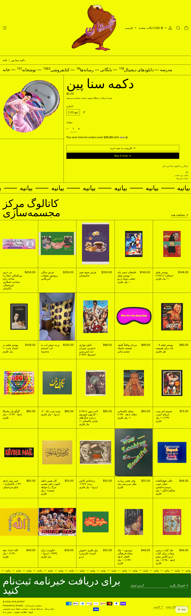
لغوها (31, 612)
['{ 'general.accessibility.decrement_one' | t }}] (67, 128)
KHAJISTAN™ (18, 601)
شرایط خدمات (36, 608)
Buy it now (121, 155)
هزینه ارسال (106, 98)
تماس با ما (7, 612)
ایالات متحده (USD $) (151, 27)
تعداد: (69, 122)
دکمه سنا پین (18, 60)
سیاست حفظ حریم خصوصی (15, 608)
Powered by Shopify (13, 605)
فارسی (129, 27)
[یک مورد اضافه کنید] (79, 128)
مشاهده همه (178, 214)
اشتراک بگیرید (177, 585)
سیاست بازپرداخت (33, 605)
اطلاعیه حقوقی (20, 612)
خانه (5, 60)
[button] (178, 28)
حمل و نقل (49, 608)
